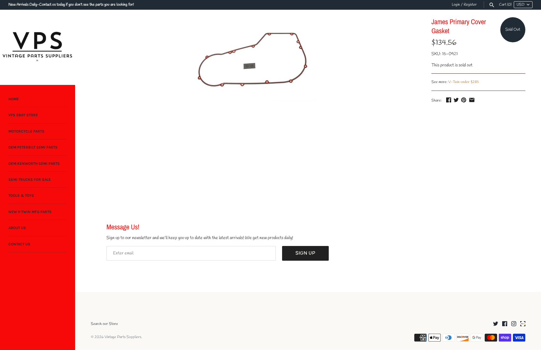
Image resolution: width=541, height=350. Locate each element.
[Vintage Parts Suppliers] (37, 47)
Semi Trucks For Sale (29, 179)
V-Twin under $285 (463, 82)
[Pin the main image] (463, 100)
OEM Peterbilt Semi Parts (33, 147)
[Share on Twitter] (456, 100)
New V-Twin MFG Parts (30, 212)
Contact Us (19, 244)
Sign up (305, 253)
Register (470, 4)
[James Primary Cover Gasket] (253, 59)
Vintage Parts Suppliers (123, 337)
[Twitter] (495, 324)
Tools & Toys (21, 195)
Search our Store (104, 323)
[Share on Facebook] (448, 100)
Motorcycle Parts (26, 131)
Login (456, 4)
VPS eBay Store (23, 115)
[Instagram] (513, 324)
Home (13, 99)
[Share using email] (472, 100)
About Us (17, 228)
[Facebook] (504, 324)
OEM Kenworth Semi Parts (34, 163)
